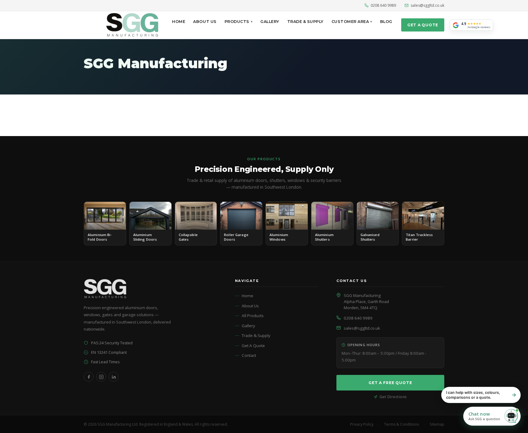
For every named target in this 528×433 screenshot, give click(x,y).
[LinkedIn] (114, 377)
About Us (204, 21)
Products (237, 21)
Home (178, 21)
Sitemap (437, 424)
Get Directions (393, 396)
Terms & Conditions (401, 424)
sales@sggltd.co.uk (427, 5)
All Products (253, 315)
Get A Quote (422, 25)
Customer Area (350, 21)
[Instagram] (101, 377)
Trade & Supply (305, 21)
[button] (492, 416)
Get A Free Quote (390, 382)
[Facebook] (89, 377)
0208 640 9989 (383, 5)
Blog (386, 21)
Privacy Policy (361, 424)
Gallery (269, 21)
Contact (249, 355)
